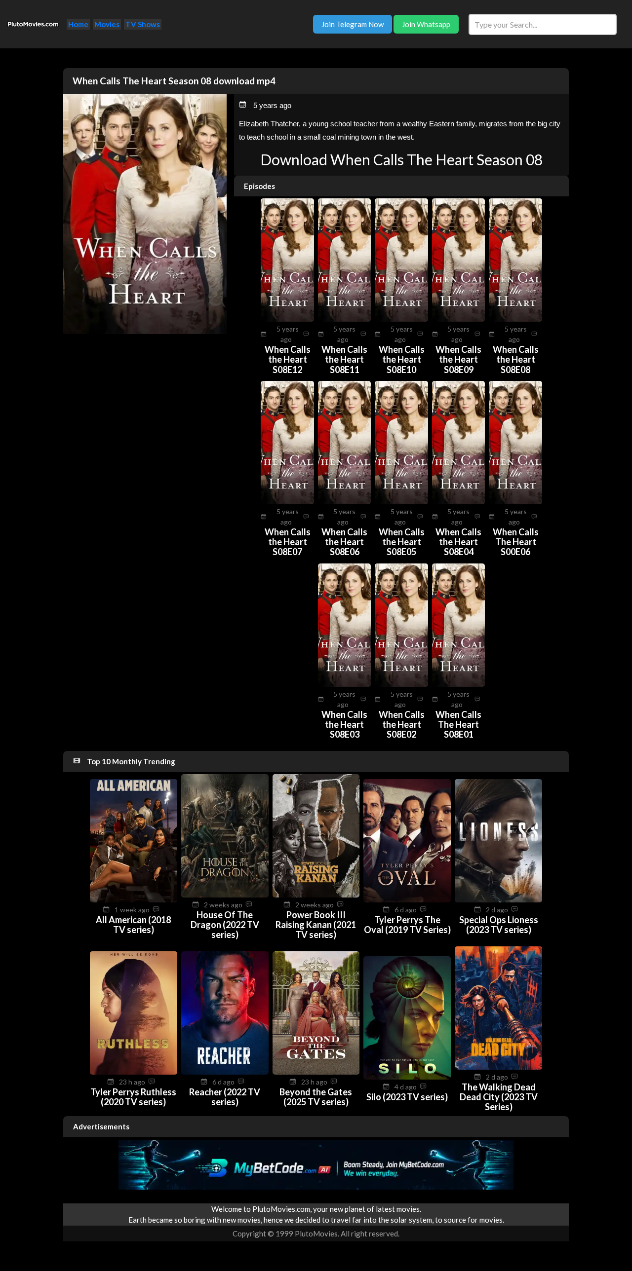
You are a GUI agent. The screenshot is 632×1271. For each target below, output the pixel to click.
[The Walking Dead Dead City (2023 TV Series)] (498, 1066)
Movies (106, 24)
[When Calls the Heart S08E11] (344, 318)
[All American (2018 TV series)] (133, 899)
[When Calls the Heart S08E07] (287, 501)
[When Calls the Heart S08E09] (458, 318)
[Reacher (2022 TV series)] (225, 1071)
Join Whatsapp (426, 24)
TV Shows (142, 24)
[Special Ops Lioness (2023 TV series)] (498, 899)
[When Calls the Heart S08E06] (344, 501)
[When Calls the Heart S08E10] (401, 318)
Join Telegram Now (352, 24)
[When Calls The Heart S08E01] (458, 683)
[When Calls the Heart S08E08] (515, 318)
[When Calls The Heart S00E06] (515, 501)
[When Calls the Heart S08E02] (401, 683)
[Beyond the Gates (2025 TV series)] (316, 1071)
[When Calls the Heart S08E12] (287, 318)
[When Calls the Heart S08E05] (401, 501)
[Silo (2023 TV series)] (407, 1076)
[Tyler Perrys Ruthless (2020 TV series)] (133, 1071)
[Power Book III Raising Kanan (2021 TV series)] (316, 894)
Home (78, 24)
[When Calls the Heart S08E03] (344, 683)
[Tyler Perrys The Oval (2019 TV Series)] (407, 899)
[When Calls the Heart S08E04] (458, 501)
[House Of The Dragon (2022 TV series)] (225, 894)
